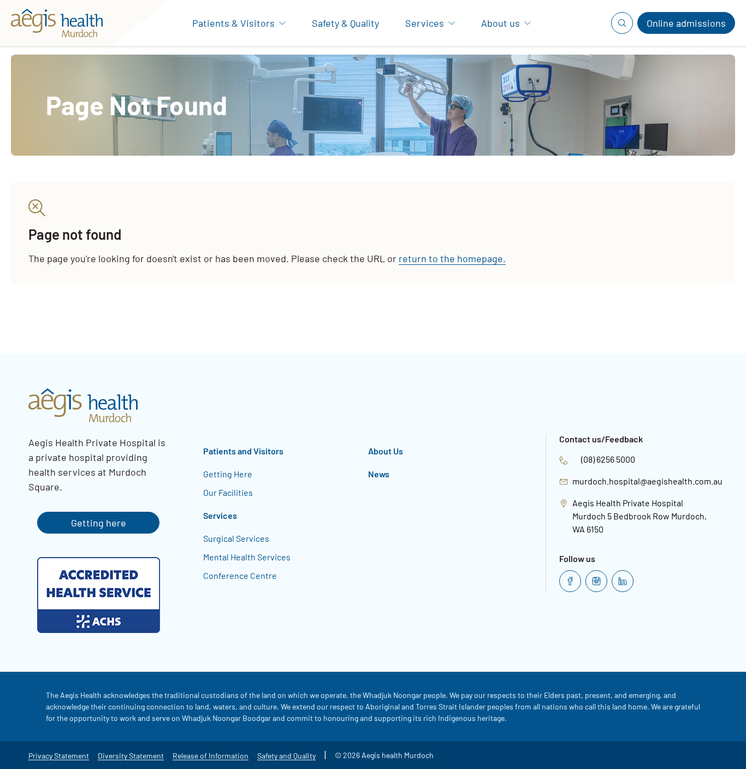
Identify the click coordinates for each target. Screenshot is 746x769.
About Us (385, 451)
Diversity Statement (131, 755)
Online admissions (686, 23)
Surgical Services (236, 538)
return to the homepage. (452, 258)
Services (220, 515)
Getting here (98, 523)
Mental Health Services (247, 557)
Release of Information (210, 755)
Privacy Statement (58, 755)
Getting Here (227, 474)
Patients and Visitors (243, 451)
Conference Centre (240, 575)
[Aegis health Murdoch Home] (61, 23)
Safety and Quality (286, 755)
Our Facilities (228, 492)
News (378, 474)
